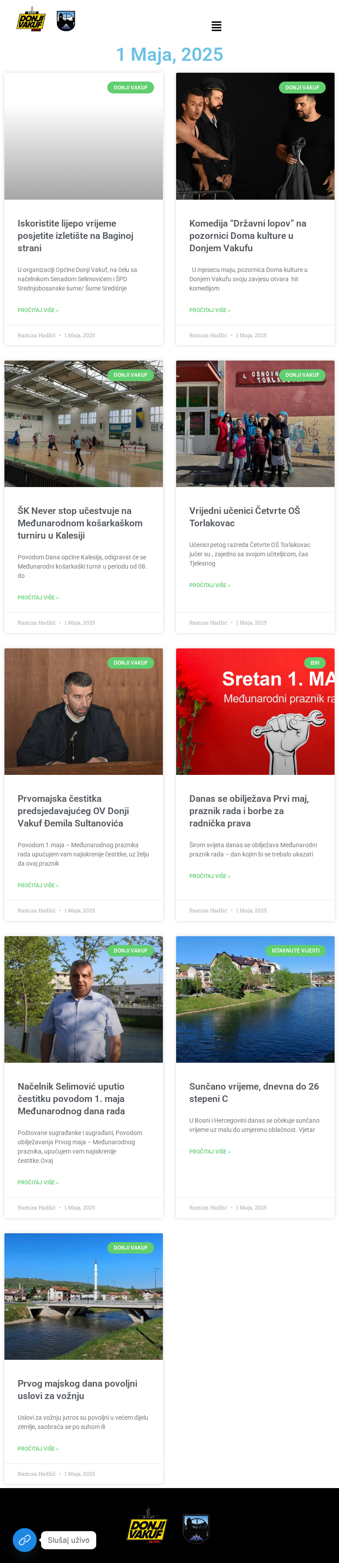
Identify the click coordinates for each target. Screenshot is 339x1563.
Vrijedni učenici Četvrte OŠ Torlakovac (244, 517)
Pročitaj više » (38, 310)
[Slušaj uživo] (25, 1540)
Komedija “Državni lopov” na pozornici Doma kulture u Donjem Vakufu (247, 235)
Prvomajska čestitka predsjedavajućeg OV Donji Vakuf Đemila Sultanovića (73, 811)
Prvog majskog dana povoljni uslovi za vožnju (77, 1389)
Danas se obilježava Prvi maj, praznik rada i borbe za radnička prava (249, 811)
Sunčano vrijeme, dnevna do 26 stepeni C (254, 1092)
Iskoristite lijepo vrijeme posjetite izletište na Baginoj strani (75, 235)
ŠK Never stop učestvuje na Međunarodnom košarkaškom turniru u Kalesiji (80, 523)
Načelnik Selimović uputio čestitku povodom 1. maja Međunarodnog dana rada (71, 1098)
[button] (216, 27)
